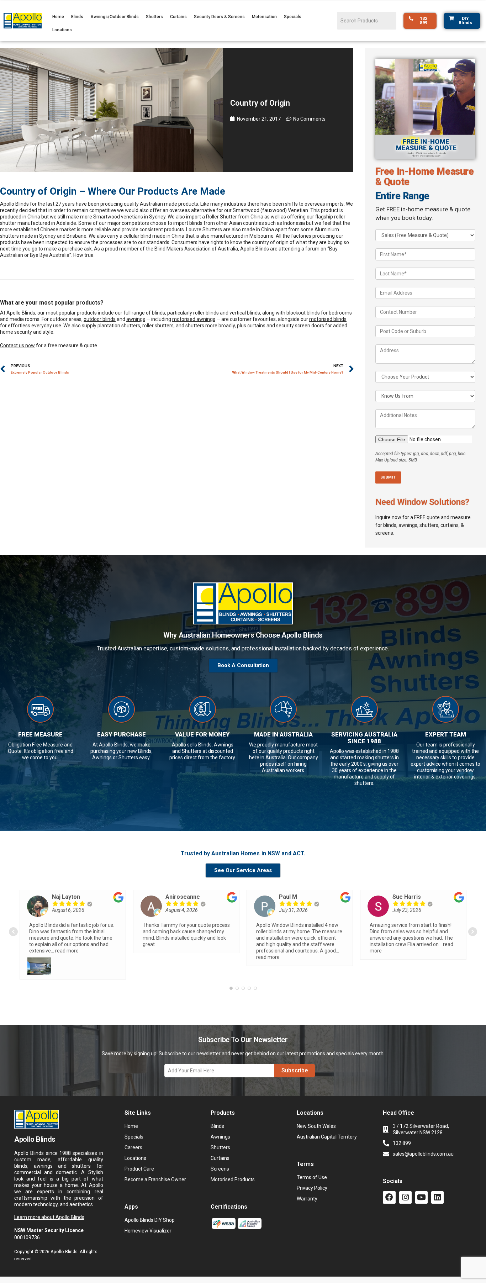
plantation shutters (118, 325)
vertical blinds (244, 313)
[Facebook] (389, 1197)
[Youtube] (421, 1197)
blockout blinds (303, 313)
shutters (194, 325)
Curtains (178, 16)
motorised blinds (328, 319)
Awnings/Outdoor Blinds (114, 16)
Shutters (154, 16)
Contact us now (17, 345)
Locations (62, 29)
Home (58, 16)
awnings (135, 319)
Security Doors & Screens (219, 16)
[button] (243, 648)
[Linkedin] (437, 1197)
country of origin (270, 242)
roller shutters (158, 325)
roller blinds (206, 313)
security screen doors (300, 325)
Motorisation (264, 16)
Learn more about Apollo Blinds (49, 1217)
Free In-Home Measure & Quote (424, 177)
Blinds (77, 16)
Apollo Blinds (14, 204)
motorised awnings (193, 319)
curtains (256, 325)
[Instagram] (405, 1197)
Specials (292, 16)
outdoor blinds (100, 319)
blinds (158, 313)
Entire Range (402, 196)
